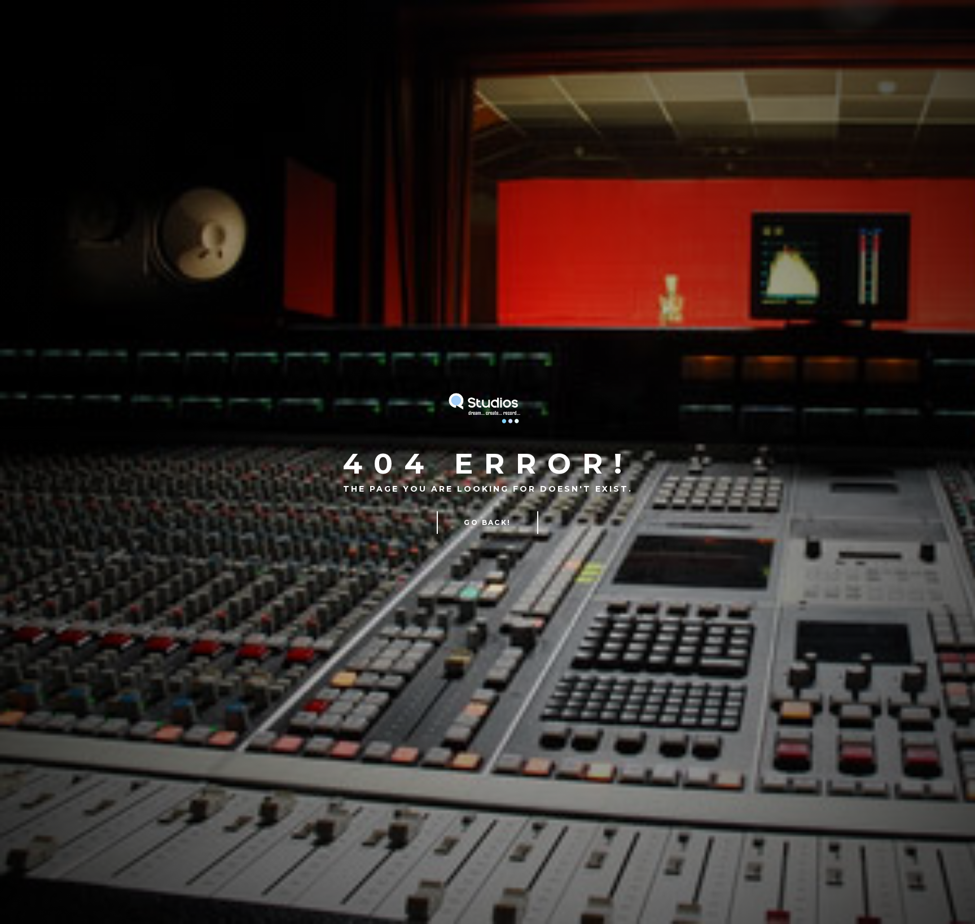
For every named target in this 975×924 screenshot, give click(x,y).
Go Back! (487, 522)
